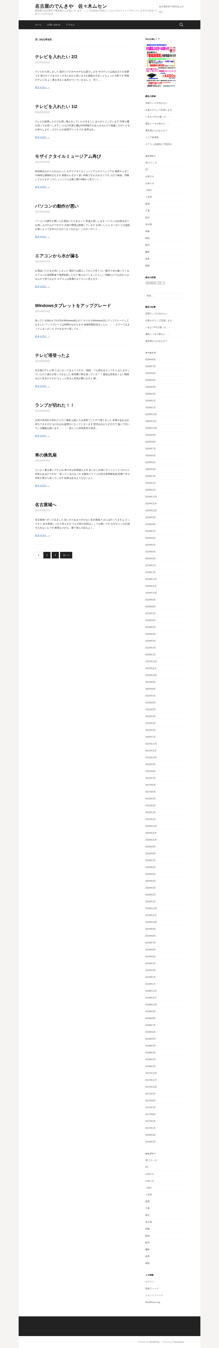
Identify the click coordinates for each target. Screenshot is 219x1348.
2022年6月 (150, 702)
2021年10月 (151, 757)
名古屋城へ (46, 504)
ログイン (149, 1281)
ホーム (38, 24)
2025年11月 (151, 421)
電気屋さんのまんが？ (156, 130)
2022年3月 (150, 723)
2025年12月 (151, 414)
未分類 (148, 224)
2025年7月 (150, 448)
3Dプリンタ (151, 162)
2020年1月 (150, 901)
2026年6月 (150, 373)
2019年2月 (150, 977)
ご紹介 (148, 190)
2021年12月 (151, 743)
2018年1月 (150, 1066)
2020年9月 (150, 846)
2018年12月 (151, 991)
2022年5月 (150, 709)
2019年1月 (150, 984)
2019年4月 (150, 963)
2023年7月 (150, 613)
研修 (147, 231)
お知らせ (149, 183)
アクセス (70, 24)
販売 (147, 245)
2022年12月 (151, 661)
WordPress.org (152, 1302)
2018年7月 (150, 1025)
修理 (147, 203)
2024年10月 (151, 510)
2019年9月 (150, 929)
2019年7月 (150, 942)
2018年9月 (150, 1011)
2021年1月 (150, 819)
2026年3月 (150, 393)
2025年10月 (151, 428)
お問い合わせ (53, 24)
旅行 (147, 217)
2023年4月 (150, 634)
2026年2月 (150, 400)
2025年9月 (150, 435)
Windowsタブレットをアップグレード (73, 305)
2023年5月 (150, 627)
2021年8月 (150, 771)
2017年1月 (150, 1128)
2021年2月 (150, 812)
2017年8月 (150, 1100)
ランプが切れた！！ (54, 405)
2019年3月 (150, 970)
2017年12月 (151, 1073)
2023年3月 (150, 641)
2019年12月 (151, 908)
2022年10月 (151, 675)
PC (146, 169)
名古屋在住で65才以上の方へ (171, 9)
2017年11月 (151, 1080)
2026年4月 (150, 387)
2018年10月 (151, 1004)
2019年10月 (151, 922)
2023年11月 (151, 586)
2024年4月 (150, 551)
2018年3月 (150, 1052)
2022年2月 (150, 730)
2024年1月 (150, 572)
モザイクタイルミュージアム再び (68, 156)
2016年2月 (150, 1141)
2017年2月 (150, 1121)
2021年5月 (150, 791)
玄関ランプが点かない (156, 103)
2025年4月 (150, 469)
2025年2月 (150, 483)
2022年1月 (150, 737)
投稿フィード (152, 1288)
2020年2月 (150, 894)
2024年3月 (150, 558)
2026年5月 (150, 380)
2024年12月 (151, 496)
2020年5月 (150, 874)
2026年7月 (150, 366)
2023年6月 (150, 620)
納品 (147, 238)
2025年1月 (150, 490)
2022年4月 (150, 716)
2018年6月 (150, 1032)
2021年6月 (150, 785)
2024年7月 (150, 531)
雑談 (147, 265)
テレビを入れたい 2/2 (56, 56)
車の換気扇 (46, 455)
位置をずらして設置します (158, 110)
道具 (147, 258)
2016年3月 (150, 1135)
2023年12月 (151, 579)
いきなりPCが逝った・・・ (159, 116)
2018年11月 (151, 997)
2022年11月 (151, 668)
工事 (147, 210)
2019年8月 (150, 936)
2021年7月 (150, 778)
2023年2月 (150, 647)
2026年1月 (150, 407)
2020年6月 (150, 867)
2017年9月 (150, 1093)
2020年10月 (151, 839)
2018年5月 (150, 1039)
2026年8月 (150, 359)
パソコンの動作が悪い (57, 206)
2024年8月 (150, 524)
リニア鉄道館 (152, 137)
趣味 (147, 252)
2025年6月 (150, 455)
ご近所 (148, 197)
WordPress (154, 1342)
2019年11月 (151, 915)
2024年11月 (151, 503)
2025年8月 (150, 441)
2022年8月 (150, 689)
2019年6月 (150, 949)
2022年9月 (150, 682)
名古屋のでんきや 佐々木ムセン (71, 6)
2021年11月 (151, 750)
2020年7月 (150, 860)
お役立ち (149, 176)
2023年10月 (151, 593)
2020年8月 (150, 853)
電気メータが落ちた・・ (157, 123)
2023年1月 (150, 654)
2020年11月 (151, 833)
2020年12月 (151, 826)
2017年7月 (150, 1107)
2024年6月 (150, 538)
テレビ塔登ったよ (52, 355)
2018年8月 (150, 1018)
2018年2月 (150, 1059)
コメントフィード (154, 1295)
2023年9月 (150, 599)
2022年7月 (150, 695)
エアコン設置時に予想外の (158, 144)
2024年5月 (150, 545)
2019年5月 (150, 956)
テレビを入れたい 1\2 (56, 106)
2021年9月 (150, 764)
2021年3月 (150, 805)
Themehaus (178, 1342)
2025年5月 (150, 462)
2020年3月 (150, 887)
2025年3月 (150, 476)
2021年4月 (150, 798)
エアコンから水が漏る (57, 255)
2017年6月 (150, 1114)
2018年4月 (150, 1045)
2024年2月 (150, 565)
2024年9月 (150, 517)
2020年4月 (150, 881)
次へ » (66, 555)
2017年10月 (151, 1087)
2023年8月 (150, 606)
